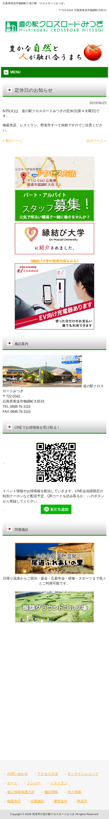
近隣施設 (37, 801)
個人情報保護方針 (21, 792)
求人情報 (74, 792)
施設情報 (51, 792)
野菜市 (82, 801)
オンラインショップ (82, 774)
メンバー (34, 783)
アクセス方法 (47, 774)
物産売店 (14, 801)
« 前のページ (13, 141)
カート (12, 783)
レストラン (58, 783)
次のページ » (96, 141)
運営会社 (60, 801)
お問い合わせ (17, 774)
